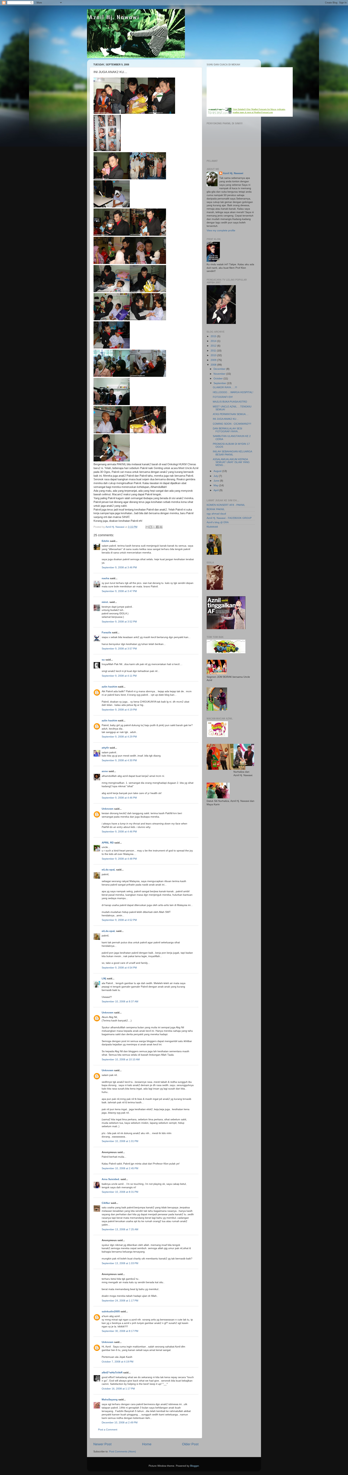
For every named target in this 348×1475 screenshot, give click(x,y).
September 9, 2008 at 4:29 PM (119, 736)
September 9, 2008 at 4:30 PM (119, 760)
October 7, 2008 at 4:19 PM (117, 1361)
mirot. (105, 602)
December (220, 369)
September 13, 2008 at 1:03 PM (120, 1263)
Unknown (107, 808)
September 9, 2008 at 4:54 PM (119, 967)
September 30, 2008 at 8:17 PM (120, 1331)
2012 (214, 345)
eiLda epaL (108, 869)
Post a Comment (107, 1429)
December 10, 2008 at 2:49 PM (120, 1422)
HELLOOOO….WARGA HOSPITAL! (233, 392)
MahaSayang (110, 1399)
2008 (214, 364)
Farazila (106, 632)
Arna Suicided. (111, 1179)
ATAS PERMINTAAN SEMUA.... (230, 414)
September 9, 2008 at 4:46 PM (119, 797)
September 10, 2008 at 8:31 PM (120, 1192)
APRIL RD (108, 842)
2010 (214, 355)
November (220, 373)
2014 (214, 341)
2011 (214, 350)
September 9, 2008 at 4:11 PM (119, 675)
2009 (214, 360)
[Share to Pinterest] (161, 527)
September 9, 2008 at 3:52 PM (119, 621)
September (220, 383)
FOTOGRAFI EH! (223, 397)
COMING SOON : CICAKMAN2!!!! (232, 423)
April (216, 490)
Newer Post (102, 1444)
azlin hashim (109, 686)
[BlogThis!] (150, 527)
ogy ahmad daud (216, 513)
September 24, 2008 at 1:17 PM (120, 1300)
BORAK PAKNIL (216, 509)
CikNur (106, 1203)
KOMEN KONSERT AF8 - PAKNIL (226, 505)
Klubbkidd (212, 526)
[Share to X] (154, 527)
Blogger (194, 1465)
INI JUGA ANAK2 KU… (226, 419)
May (216, 485)
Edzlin (105, 541)
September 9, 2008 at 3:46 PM (119, 567)
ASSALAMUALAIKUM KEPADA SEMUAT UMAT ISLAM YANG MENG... (231, 462)
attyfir (105, 747)
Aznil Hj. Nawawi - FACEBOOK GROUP (229, 518)
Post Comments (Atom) (122, 1451)
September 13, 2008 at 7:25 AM (120, 1229)
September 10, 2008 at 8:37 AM (120, 1001)
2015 (214, 336)
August (218, 471)
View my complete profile (221, 230)
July (216, 476)
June (217, 480)
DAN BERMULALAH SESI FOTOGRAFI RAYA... (227, 430)
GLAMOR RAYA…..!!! (225, 387)
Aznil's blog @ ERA (218, 522)
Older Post (190, 1444)
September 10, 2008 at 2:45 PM (120, 1168)
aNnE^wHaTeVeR (112, 1372)
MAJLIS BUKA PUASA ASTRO (230, 401)
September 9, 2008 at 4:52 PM (119, 920)
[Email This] (147, 527)
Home (147, 1444)
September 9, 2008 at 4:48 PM (119, 858)
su (103, 659)
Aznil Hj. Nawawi (233, 173)
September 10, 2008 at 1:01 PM (120, 1141)
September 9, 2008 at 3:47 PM (119, 591)
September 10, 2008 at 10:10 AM (121, 1059)
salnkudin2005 (111, 1311)
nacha (105, 578)
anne (105, 771)
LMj (104, 978)
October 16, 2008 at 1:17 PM (118, 1388)
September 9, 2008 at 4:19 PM (119, 709)
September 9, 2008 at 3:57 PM (119, 648)
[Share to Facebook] (157, 527)
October (218, 378)
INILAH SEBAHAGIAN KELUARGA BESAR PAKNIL (232, 453)
